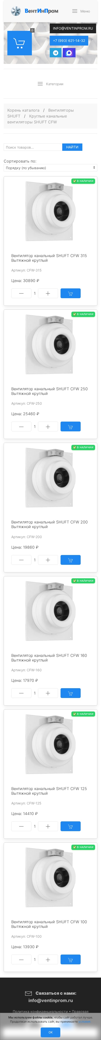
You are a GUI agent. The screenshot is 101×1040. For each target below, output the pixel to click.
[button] (81, 11)
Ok (51, 1032)
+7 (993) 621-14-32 (69, 40)
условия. (84, 1021)
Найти (72, 147)
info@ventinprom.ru (73, 28)
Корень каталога (23, 110)
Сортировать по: (20, 161)
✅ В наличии (83, 181)
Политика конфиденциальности (40, 1011)
